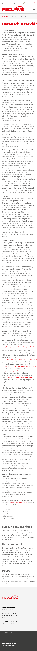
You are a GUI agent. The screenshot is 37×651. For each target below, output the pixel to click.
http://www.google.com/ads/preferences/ (19, 377)
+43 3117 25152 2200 (11, 621)
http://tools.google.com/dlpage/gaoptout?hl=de (18, 347)
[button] (34, 3)
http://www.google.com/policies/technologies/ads (19, 366)
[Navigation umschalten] (34, 9)
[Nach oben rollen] (33, 647)
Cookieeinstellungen (8, 645)
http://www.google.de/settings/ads (14, 371)
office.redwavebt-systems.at (11, 624)
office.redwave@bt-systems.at (17, 502)
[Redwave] (13, 9)
